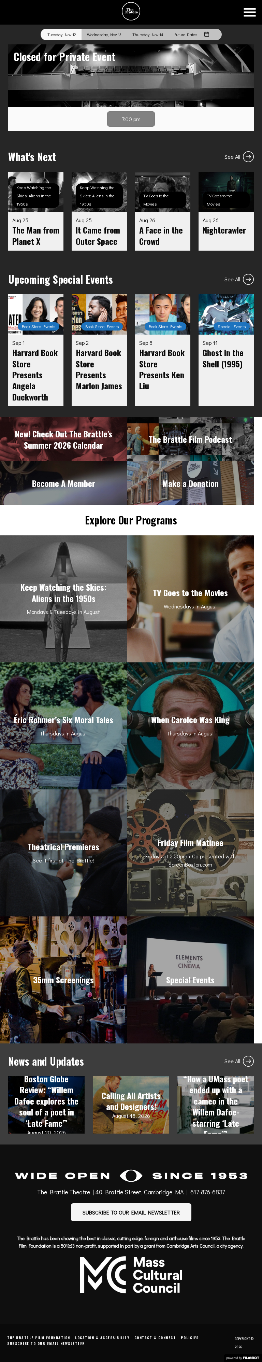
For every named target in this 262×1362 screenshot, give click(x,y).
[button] (249, 12)
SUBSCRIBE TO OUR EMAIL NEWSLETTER (131, 1212)
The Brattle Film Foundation (38, 1337)
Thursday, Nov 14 (147, 34)
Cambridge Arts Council (190, 1245)
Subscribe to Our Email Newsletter (46, 1343)
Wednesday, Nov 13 (104, 34)
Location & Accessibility (102, 1337)
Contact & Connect (155, 1337)
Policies (190, 1337)
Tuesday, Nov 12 (61, 34)
